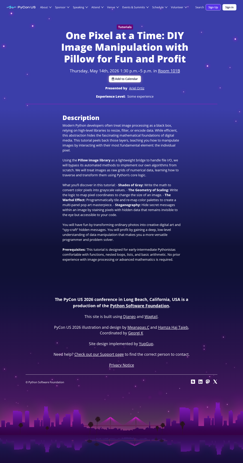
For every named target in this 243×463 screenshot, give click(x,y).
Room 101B (169, 70)
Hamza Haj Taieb (173, 327)
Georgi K (135, 333)
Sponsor (60, 7)
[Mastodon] (208, 382)
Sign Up (213, 7)
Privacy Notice (121, 365)
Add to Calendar (126, 79)
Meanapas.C (138, 327)
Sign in (229, 7)
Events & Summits (133, 7)
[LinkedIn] (200, 382)
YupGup (146, 343)
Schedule (158, 7)
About (44, 7)
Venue (111, 7)
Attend (95, 7)
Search (199, 7)
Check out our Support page (99, 354)
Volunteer (177, 7)
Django (129, 316)
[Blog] (193, 382)
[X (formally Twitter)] (215, 382)
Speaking (78, 7)
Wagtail (151, 316)
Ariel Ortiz (136, 88)
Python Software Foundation (139, 305)
